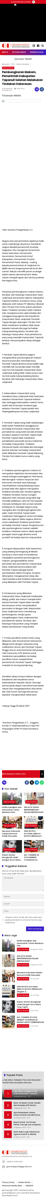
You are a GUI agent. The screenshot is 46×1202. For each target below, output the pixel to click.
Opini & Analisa (8, 68)
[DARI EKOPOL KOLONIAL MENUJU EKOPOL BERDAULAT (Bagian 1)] (34, 822)
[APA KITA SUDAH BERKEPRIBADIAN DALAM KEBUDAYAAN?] (34, 798)
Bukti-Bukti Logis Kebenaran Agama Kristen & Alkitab (27, 1133)
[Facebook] (27, 782)
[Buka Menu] (38, 45)
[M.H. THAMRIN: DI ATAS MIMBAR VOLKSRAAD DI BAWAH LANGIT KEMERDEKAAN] (34, 846)
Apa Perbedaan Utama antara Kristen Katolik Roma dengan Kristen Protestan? (27, 1113)
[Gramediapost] (16, 45)
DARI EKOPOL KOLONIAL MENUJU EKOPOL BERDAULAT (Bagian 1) (33, 833)
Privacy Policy (8, 1182)
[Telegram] (37, 782)
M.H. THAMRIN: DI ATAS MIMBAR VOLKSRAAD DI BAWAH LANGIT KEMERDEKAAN (31, 857)
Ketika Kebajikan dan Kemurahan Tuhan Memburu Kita (12, 809)
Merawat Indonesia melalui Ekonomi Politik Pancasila (11, 833)
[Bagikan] (42, 89)
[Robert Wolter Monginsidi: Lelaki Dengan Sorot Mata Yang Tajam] (12, 846)
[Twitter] (32, 782)
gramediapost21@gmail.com (19, 1166)
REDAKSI (29, 1185)
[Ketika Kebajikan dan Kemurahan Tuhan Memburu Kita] (12, 798)
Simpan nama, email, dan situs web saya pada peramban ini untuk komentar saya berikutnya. (23, 920)
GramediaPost (7, 88)
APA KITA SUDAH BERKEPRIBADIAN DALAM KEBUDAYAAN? (34, 809)
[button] (33, 45)
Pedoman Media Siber (12, 1185)
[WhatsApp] (42, 782)
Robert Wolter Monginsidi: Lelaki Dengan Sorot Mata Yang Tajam (11, 857)
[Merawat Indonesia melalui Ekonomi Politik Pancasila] (12, 822)
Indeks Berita (24, 1182)
